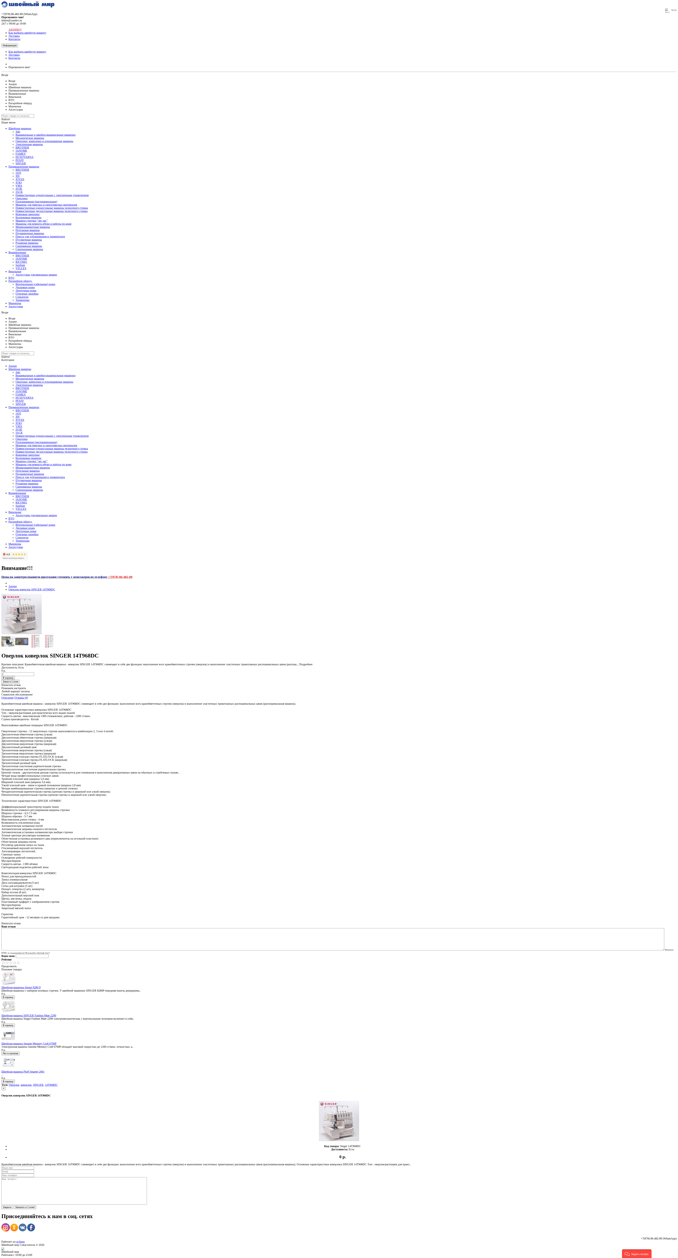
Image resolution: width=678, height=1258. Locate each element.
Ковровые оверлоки (28, 214)
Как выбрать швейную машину (27, 32)
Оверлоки (22, 198)
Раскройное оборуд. (20, 280)
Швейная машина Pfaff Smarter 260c (22, 1071)
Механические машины (30, 137)
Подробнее (306, 664)
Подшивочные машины (30, 233)
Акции (12, 365)
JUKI (19, 182)
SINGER (21, 163)
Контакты (14, 39)
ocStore (20, 1241)
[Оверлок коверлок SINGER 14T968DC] (21, 633)
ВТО (11, 277)
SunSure (20, 265)
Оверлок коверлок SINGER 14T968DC (31, 589)
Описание (7, 697)
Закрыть (7, 1207)
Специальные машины (29, 249)
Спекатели (22, 296)
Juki (18, 131)
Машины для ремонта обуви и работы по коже (44, 223)
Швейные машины (19, 128)
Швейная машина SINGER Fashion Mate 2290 (28, 1015)
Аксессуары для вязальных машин (36, 274)
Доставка (14, 35)
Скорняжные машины (29, 246)
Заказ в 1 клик (10, 681)
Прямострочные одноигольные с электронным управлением (52, 195)
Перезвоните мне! (19, 67)
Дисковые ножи (25, 287)
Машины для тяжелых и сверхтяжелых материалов (46, 204)
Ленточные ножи (26, 290)
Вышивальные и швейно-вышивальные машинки (46, 134)
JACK (19, 192)
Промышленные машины (23, 166)
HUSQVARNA (25, 157)
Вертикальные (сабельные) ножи (35, 284)
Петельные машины (28, 230)
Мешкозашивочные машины (33, 226)
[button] (637, 1253)
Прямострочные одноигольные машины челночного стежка (52, 207)
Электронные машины (29, 144)
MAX (674, 10)
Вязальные (14, 271)
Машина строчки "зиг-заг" (32, 220)
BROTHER (22, 147)
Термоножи (22, 300)
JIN (18, 176)
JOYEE (20, 179)
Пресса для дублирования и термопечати (40, 236)
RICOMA (21, 261)
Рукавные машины (27, 242)
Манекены (14, 303)
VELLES (21, 268)
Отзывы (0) (21, 697)
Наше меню (8, 122)
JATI (18, 172)
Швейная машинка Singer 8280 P (21, 987)
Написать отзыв (11, 684)
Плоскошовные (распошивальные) (36, 201)
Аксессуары (15, 306)
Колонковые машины (28, 217)
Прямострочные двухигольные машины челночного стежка (52, 211)
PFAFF (20, 160)
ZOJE (19, 188)
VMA (19, 185)
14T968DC (51, 1084)
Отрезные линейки (27, 293)
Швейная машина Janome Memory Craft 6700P (28, 1043)
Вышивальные (17, 252)
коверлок (26, 1084)
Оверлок (14, 1084)
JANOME (21, 150)
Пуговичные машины (29, 239)
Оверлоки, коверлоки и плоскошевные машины (44, 141)
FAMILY (21, 153)
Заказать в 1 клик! (25, 1207)
